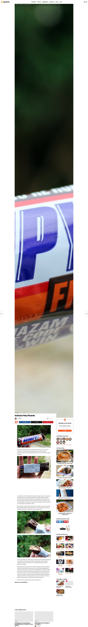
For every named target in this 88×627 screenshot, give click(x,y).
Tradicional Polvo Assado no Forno (59, 595)
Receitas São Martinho (60, 557)
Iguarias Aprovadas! (60, 541)
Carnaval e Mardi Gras (69, 565)
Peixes (36, 621)
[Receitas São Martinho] (60, 553)
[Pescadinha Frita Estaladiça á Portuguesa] (44, 616)
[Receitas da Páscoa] (60, 545)
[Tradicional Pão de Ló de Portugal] (64, 456)
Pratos (39, 1)
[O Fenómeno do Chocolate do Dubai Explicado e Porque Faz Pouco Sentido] (24, 616)
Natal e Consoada (69, 541)
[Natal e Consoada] (69, 538)
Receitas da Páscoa (60, 549)
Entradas (33, 1)
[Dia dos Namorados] (69, 570)
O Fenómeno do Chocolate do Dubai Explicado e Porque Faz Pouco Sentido (24, 624)
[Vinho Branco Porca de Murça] (64, 493)
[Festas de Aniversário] (60, 570)
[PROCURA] (86, 2)
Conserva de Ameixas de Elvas (65, 477)
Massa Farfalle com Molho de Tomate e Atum (64, 514)
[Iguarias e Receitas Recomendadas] (60, 538)
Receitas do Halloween (60, 565)
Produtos (51, 1)
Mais (61, 1)
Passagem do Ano (69, 549)
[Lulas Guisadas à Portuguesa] (64, 483)
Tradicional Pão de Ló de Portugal (64, 463)
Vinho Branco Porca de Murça (65, 498)
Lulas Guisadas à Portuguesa (65, 487)
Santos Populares (69, 556)
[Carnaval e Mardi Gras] (69, 561)
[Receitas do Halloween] (60, 561)
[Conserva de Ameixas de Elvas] (64, 471)
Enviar (65, 430)
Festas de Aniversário (60, 574)
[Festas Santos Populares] (69, 553)
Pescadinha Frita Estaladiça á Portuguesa (42, 623)
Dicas (57, 1)
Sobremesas (45, 1)
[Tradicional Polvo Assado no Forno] (60, 591)
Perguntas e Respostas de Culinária (65, 444)
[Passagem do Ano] (69, 545)
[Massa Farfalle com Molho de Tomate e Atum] (64, 505)
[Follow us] (84, 2)
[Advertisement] (34, 487)
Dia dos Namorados (69, 573)
